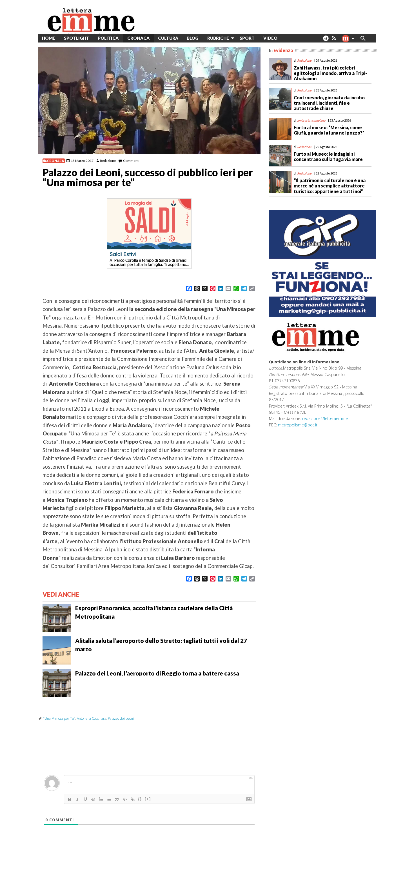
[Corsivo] (77, 799)
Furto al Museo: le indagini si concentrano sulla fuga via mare (328, 156)
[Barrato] (93, 799)
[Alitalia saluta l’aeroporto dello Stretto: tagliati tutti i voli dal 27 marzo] (57, 650)
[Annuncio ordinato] (101, 799)
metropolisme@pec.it (297, 425)
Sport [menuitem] (247, 38)
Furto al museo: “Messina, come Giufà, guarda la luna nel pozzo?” (329, 130)
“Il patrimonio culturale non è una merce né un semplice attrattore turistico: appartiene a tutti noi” (330, 186)
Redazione (108, 160)
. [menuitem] (326, 40)
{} (140, 799)
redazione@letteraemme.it (326, 418)
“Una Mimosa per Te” (59, 718)
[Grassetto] (70, 799)
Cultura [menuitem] (168, 38)
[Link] (133, 799)
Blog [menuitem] (193, 38)
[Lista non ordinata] (109, 799)
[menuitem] (286, 38)
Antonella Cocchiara (91, 718)
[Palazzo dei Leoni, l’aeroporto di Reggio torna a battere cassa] (57, 682)
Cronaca (55, 160)
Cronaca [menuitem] (138, 38)
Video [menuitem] (270, 38)
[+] (148, 799)
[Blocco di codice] (125, 799)
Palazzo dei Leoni (121, 718)
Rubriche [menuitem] (218, 38)
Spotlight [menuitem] (76, 38)
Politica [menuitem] (108, 38)
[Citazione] (117, 799)
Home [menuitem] (48, 38)
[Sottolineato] (85, 799)
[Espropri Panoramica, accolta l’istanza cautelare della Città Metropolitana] (57, 617)
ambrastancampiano (311, 120)
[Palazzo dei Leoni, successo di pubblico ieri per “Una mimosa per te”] (149, 100)
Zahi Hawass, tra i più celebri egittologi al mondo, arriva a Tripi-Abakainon (330, 73)
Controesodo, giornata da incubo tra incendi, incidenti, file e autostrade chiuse (329, 103)
